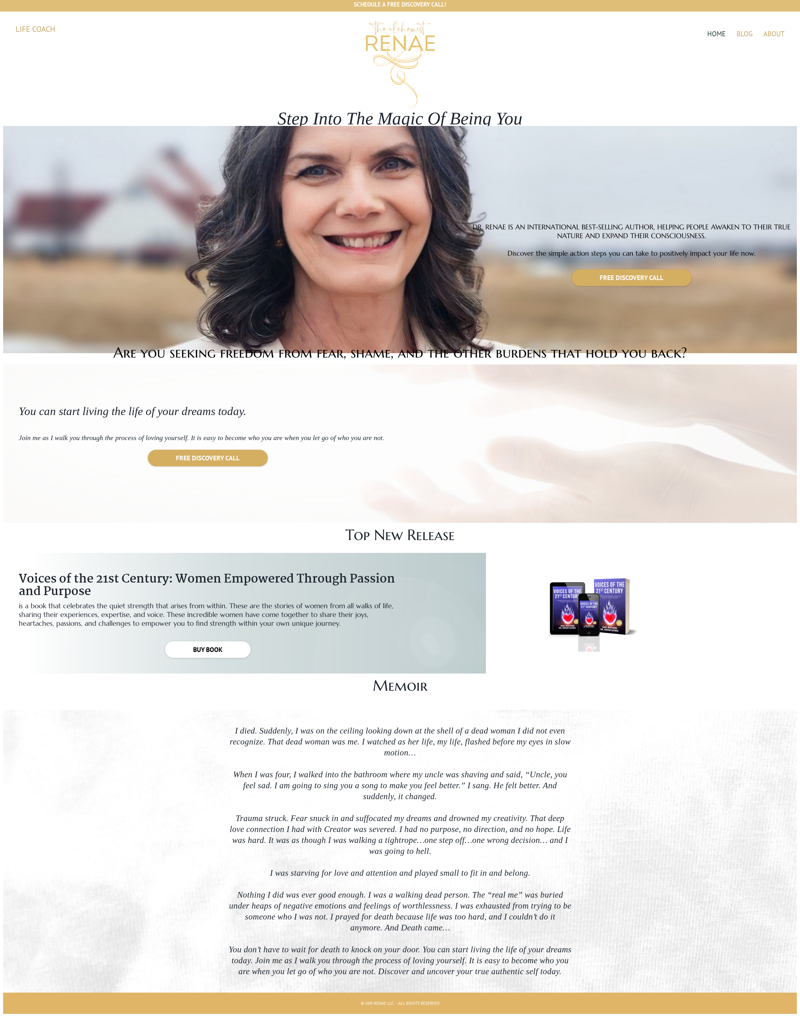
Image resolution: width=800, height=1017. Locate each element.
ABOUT (773, 33)
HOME (716, 33)
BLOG (744, 33)
